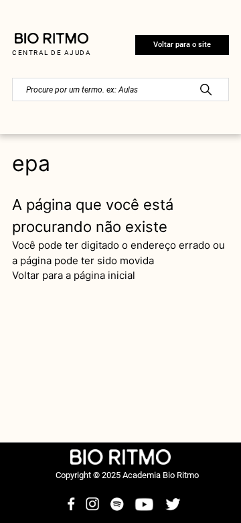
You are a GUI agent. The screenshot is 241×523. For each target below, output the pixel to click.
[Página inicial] (51, 40)
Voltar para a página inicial (73, 275)
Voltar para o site (182, 44)
